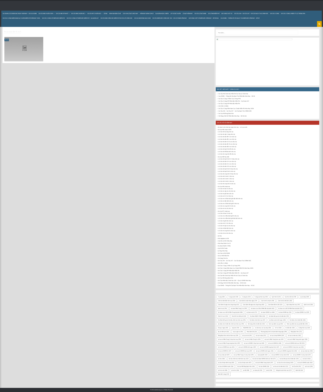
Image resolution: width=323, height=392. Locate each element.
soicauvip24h (262, 355)
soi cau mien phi (224, 355)
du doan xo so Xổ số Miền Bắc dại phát (262, 308)
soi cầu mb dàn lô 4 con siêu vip (227, 161)
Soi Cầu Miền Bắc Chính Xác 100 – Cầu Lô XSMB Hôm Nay (169, 18)
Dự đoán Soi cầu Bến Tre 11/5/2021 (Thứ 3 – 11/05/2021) (23, 59)
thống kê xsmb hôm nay (284, 370)
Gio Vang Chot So (226, 13)
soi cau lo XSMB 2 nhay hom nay (254, 343)
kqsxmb (235, 327)
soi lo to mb (222, 370)
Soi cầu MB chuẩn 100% (46, 13)
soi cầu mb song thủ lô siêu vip (226, 183)
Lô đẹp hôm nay (304, 327)
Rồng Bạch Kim (296, 331)
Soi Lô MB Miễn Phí (213, 13)
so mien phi (257, 370)
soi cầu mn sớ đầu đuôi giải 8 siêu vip (228, 203)
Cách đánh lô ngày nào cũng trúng (228, 304)
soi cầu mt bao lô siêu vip (225, 213)
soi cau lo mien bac (294, 335)
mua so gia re (238, 331)
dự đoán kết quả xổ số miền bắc (279, 316)
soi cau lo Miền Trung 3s (253, 339)
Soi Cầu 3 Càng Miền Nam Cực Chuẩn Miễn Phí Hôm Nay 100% (21, 18)
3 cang (221, 297)
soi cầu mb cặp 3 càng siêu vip (226, 134)
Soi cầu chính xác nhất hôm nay (238, 358)
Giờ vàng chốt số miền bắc (256, 324)
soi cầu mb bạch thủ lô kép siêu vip (228, 169)
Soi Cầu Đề (296, 366)
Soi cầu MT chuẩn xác (94, 13)
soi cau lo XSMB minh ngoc (247, 347)
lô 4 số (278, 327)
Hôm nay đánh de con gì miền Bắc (297, 324)
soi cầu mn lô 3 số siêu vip (225, 196)
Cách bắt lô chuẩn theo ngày (248, 300)
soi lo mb (309, 366)
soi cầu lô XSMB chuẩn (304, 362)
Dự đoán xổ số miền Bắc (298, 320)
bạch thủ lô (276, 297)
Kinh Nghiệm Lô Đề (115, 13)
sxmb (269, 370)
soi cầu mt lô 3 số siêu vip (225, 223)
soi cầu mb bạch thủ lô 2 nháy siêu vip (228, 159)
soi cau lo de (247, 335)
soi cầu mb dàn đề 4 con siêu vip (227, 136)
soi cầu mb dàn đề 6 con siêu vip (227, 139)
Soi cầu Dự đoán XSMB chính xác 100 (264, 358)
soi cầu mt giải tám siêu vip (225, 221)
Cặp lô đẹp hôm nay (293, 304)
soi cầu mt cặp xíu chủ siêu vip (226, 225)
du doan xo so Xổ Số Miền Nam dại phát (290, 308)
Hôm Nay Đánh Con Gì (147, 13)
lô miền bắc (290, 327)
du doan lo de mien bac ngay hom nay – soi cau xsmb (20, 13)
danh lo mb (308, 304)
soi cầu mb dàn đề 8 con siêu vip (227, 146)
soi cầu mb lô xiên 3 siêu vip (226, 178)
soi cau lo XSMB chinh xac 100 (294, 343)
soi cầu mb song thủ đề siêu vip (227, 154)
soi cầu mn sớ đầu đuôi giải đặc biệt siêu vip (230, 198)
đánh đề (299, 370)
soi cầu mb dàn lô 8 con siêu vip (227, 166)
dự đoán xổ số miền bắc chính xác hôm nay (231, 324)
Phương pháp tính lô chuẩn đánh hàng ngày (274, 331)
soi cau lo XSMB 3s (274, 343)
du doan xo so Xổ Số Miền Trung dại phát (230, 312)
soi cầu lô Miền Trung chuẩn (264, 362)
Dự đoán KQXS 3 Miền (162, 13)
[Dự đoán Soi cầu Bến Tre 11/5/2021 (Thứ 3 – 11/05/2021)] (23, 49)
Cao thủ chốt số (290, 297)
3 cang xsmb (233, 297)
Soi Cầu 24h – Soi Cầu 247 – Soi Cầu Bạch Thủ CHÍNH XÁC (251, 13)
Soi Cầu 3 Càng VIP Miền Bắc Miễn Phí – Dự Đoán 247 (83, 18)
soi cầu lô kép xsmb (244, 362)
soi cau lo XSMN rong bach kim (287, 351)
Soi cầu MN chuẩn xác (78, 13)
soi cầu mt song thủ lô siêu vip (226, 230)
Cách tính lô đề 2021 (285, 300)
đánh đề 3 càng (223, 374)
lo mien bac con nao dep (263, 327)
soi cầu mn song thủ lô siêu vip (226, 206)
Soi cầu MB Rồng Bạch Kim (246, 366)
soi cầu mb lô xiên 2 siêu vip (226, 176)
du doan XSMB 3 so (268, 312)
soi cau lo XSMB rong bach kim (269, 347)
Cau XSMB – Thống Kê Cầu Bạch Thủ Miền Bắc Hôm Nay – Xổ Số (240, 18)
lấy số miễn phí (223, 331)
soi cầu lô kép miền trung (226, 362)
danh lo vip (222, 308)
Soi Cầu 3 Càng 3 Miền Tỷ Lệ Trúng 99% (293, 13)
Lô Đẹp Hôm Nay (188, 13)
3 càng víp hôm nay (261, 297)
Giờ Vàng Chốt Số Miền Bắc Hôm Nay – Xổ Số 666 (204, 18)
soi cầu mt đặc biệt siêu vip (225, 228)
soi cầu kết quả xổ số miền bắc (289, 358)
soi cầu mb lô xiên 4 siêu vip (226, 181)
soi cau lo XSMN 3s (224, 351)
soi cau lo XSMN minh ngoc (264, 351)
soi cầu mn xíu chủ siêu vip (225, 208)
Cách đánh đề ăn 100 (275, 304)
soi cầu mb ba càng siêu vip (225, 131)
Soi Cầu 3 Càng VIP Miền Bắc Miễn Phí (53, 18)
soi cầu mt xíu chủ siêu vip (225, 233)
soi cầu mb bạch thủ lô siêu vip (226, 171)
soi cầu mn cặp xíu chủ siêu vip (226, 191)
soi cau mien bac (307, 351)
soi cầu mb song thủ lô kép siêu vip (228, 174)
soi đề (246, 370)
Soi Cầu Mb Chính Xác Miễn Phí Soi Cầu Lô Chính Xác (116, 18)
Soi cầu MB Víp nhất (62, 13)
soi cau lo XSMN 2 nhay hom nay (293, 347)
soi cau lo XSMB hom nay (226, 347)
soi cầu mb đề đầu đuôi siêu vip (227, 151)
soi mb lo (235, 370)
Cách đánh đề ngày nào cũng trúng (253, 304)
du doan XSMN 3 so (302, 312)
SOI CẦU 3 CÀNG (274, 13)
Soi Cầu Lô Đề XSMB (200, 13)
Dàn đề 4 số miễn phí (239, 316)
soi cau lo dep (261, 335)
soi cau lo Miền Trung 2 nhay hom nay (229, 339)
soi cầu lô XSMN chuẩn (225, 366)
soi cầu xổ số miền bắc (280, 366)
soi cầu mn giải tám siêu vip (225, 193)
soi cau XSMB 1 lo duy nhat (280, 355)
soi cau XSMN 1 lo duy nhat (302, 355)
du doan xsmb (252, 312)
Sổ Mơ (105, 13)
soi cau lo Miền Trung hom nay (273, 339)
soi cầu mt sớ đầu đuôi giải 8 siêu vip (228, 216)
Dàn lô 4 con (223, 316)
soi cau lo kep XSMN (277, 335)
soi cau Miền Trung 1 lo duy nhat (244, 355)
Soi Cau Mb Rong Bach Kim (142, 18)
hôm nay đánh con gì (276, 324)
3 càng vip (246, 297)
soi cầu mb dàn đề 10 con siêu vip (227, 144)
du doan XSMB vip (285, 312)
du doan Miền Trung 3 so (239, 308)
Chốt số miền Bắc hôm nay (226, 300)
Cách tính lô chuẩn (267, 300)
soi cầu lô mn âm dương (285, 362)
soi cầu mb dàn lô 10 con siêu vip (227, 141)
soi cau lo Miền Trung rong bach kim (229, 343)
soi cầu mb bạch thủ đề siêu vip (226, 149)
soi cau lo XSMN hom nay (243, 351)
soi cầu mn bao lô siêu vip (225, 188)
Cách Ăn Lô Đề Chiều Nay (130, 13)
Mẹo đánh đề (252, 331)
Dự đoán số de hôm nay (257, 320)
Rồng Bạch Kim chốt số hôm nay (228, 335)
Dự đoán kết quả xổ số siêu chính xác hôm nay (232, 320)
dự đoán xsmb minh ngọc (277, 320)
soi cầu (221, 358)
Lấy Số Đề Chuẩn (175, 13)
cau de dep (304, 297)
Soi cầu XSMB (264, 366)
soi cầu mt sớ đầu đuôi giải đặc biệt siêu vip (230, 218)
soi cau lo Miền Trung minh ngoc (297, 339)
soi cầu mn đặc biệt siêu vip (225, 201)
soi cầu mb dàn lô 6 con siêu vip (227, 164)
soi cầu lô (307, 358)
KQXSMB (247, 327)
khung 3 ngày (223, 327)
